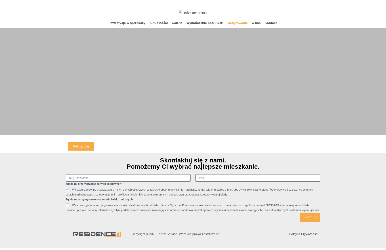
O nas (256, 23)
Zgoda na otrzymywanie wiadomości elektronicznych (99, 199)
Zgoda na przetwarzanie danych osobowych (94, 183)
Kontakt (271, 23)
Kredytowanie (237, 23)
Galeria (177, 23)
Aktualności (158, 23)
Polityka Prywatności (303, 234)
